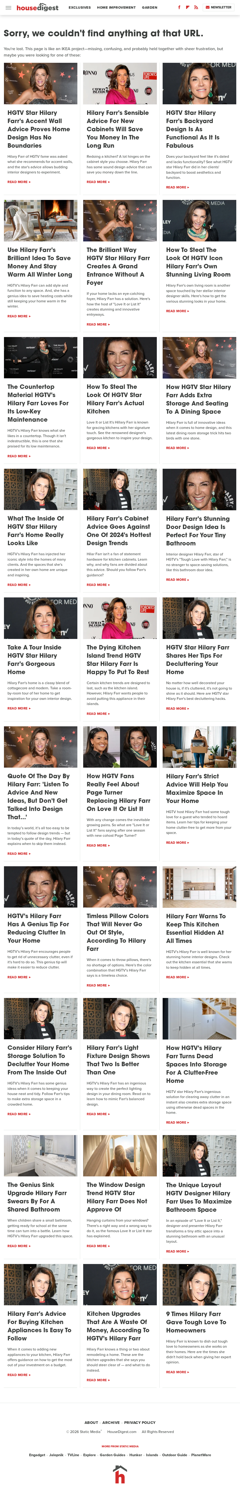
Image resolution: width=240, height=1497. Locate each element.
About (91, 1422)
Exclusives (80, 7)
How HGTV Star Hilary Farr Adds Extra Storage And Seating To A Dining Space (198, 400)
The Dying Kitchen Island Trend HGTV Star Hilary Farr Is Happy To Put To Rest (118, 660)
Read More (18, 182)
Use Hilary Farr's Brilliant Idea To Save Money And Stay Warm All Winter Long (40, 263)
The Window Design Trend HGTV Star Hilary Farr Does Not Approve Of (117, 1197)
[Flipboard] (188, 8)
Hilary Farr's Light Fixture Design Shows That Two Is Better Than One (118, 1060)
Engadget (37, 1455)
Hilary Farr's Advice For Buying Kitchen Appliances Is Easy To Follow (39, 1326)
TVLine (73, 1455)
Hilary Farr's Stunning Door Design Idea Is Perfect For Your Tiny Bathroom (198, 531)
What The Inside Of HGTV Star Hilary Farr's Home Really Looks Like (36, 531)
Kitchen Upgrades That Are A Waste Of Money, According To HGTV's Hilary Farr (118, 1326)
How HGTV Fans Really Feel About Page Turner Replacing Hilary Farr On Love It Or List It (118, 793)
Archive (111, 1422)
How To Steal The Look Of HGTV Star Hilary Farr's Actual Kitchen (115, 399)
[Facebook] (179, 8)
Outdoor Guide (174, 1455)
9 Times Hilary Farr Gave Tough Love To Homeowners (196, 1323)
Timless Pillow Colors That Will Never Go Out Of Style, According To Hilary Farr (118, 933)
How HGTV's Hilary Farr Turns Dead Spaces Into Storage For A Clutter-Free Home (196, 1065)
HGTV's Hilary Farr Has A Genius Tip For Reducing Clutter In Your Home (38, 929)
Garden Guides (112, 1455)
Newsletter (221, 7)
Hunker (135, 1455)
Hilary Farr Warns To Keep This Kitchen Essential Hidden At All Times (196, 929)
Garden (149, 7)
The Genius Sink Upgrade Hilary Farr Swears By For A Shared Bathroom (37, 1197)
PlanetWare (201, 1455)
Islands (152, 1455)
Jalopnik (56, 1455)
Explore (89, 1455)
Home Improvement (116, 7)
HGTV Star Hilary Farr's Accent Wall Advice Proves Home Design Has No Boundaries (39, 129)
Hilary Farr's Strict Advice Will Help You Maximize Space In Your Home (197, 789)
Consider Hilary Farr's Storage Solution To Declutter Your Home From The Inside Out (40, 1060)
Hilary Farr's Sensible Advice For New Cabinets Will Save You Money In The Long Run (118, 129)
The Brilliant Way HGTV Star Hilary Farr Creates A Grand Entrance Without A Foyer (118, 267)
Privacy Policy (140, 1422)
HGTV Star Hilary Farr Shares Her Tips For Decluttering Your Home (197, 660)
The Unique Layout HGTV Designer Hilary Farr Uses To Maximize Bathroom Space (199, 1198)
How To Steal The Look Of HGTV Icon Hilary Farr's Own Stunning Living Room (198, 263)
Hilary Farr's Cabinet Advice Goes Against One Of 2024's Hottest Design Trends (119, 531)
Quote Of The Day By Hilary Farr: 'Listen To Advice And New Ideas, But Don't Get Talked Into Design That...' (39, 797)
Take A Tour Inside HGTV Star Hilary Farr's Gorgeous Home (34, 660)
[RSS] (196, 8)
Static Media (90, 1431)
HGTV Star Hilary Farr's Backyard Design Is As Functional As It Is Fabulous (192, 129)
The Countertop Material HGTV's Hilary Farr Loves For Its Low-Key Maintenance (38, 403)
